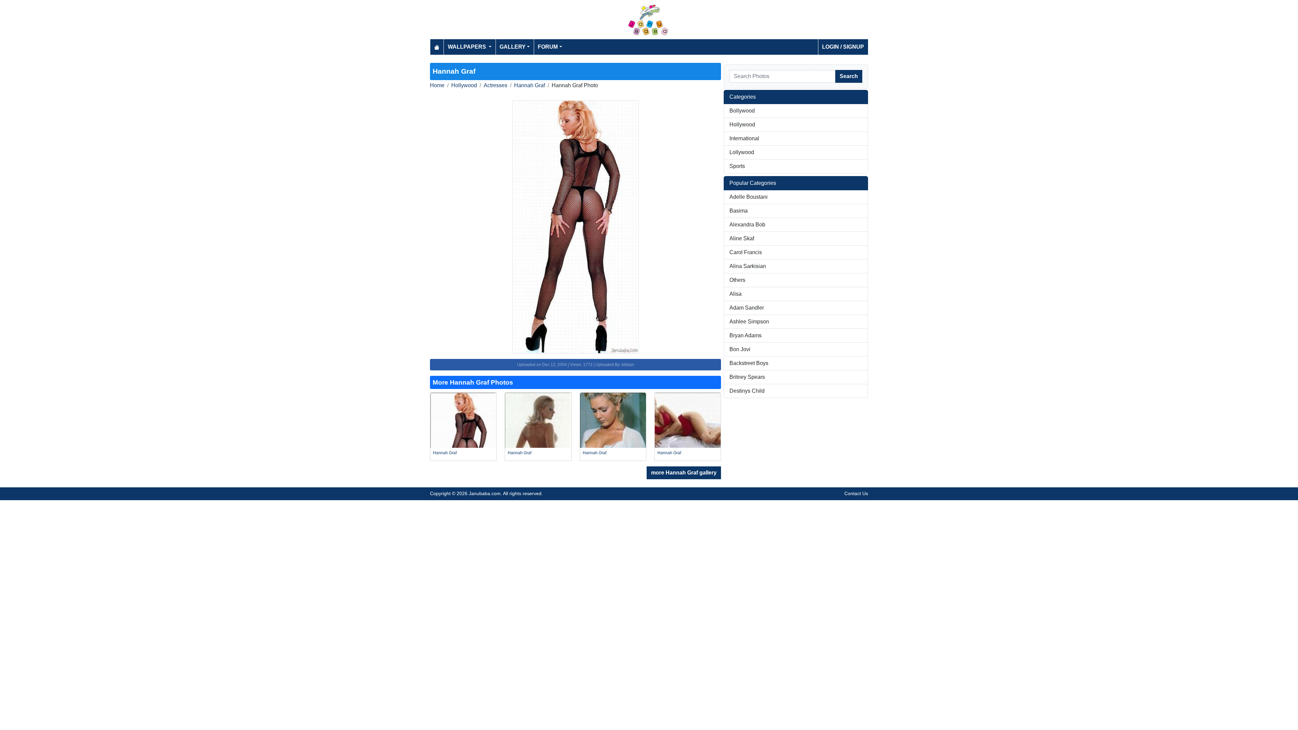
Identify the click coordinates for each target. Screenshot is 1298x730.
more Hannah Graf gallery (684, 473)
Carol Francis (745, 252)
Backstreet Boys (748, 363)
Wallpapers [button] (467, 47)
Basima (738, 211)
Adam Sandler (746, 308)
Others (737, 280)
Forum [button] (548, 47)
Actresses (495, 85)
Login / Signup (843, 47)
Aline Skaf (741, 238)
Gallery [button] (513, 47)
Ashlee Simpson (749, 321)
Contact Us (856, 493)
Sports (737, 166)
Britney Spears (747, 377)
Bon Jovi (739, 349)
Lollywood (741, 152)
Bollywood (742, 111)
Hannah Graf (529, 85)
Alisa (735, 294)
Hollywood (464, 85)
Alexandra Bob (747, 224)
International (744, 138)
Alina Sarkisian (747, 266)
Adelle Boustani (748, 197)
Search (849, 76)
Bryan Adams (745, 335)
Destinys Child (747, 391)
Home (437, 85)
